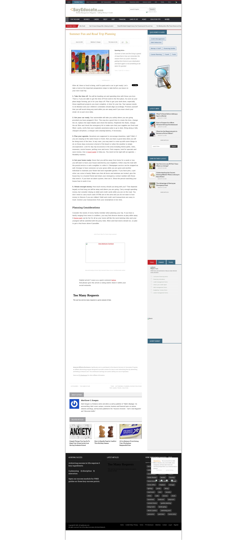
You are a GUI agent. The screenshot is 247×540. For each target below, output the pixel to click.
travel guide (91, 152)
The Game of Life (113, 42)
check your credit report (160, 284)
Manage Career (147, 2)
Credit (105, 19)
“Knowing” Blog (78, 2)
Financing (122, 19)
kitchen (150, 466)
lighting (150, 488)
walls (157, 496)
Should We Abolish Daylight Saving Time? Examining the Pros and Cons (121, 26)
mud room (151, 492)
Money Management (120, 2)
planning (127, 386)
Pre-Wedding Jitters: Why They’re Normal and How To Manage (158, 26)
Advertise (158, 525)
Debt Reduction (156, 42)
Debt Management (106, 2)
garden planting (166, 503)
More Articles (165, 140)
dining (166, 488)
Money (144, 19)
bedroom (161, 499)
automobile (119, 386)
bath (170, 474)
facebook (123, 73)
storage (171, 485)
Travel (162, 2)
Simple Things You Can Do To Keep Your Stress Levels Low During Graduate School (79, 443)
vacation (125, 388)
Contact (164, 525)
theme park (78, 218)
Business (87, 19)
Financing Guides (134, 2)
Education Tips (156, 19)
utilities (150, 470)
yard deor (161, 514)
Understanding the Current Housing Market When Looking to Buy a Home (167, 175)
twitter (119, 73)
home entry (172, 514)
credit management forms (160, 282)
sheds (173, 496)
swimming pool (166, 510)
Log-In (170, 525)
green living (169, 470)
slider (115, 388)
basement (151, 499)
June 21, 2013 (79, 42)
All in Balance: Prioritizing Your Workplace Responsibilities (129, 443)
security (168, 492)
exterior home (152, 503)
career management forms (160, 293)
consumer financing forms (160, 276)
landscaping (162, 507)
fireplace (162, 485)
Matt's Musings (129, 404)
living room (151, 507)
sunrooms (151, 514)
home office (151, 485)
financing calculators (159, 279)
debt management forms (160, 287)
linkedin (116, 73)
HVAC (149, 496)
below (114, 280)
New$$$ (167, 19)
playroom (171, 499)
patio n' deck (160, 466)
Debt (113, 19)
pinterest (127, 73)
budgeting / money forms (160, 290)
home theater (152, 477)
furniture (159, 470)
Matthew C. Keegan (96, 42)
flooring (171, 477)
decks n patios (152, 510)
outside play (151, 474)
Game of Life (134, 19)
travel (119, 388)
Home (68, 2)
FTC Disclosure (83, 375)
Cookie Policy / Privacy (132, 525)
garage (174, 481)
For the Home (75, 19)
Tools (169, 2)
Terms (141, 525)
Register (176, 525)
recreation (134, 386)
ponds (158, 488)
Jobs (156, 2)
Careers (96, 19)
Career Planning (156, 54)
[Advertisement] (164, 236)
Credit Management (91, 2)
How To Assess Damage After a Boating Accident (88, 26)
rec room (171, 466)
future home (152, 481)
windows (162, 474)
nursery (165, 496)
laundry (163, 477)
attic (160, 492)
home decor (163, 481)
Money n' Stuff (156, 48)
